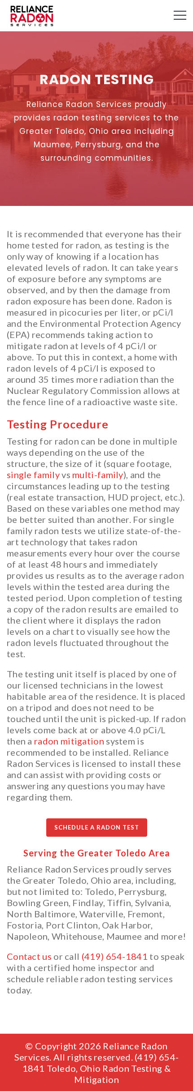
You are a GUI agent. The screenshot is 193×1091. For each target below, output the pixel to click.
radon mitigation (69, 741)
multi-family (97, 474)
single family (33, 474)
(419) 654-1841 (115, 956)
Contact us (29, 956)
